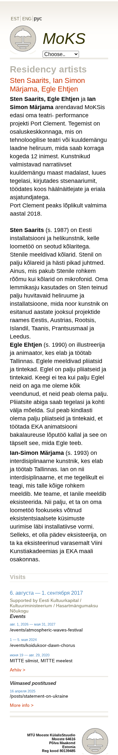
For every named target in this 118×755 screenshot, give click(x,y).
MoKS (64, 38)
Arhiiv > (17, 669)
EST (15, 18)
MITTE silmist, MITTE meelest (41, 660)
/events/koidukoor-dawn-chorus (42, 645)
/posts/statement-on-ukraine (39, 696)
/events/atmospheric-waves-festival (46, 629)
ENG (26, 18)
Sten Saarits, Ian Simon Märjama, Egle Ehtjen (47, 84)
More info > (21, 705)
